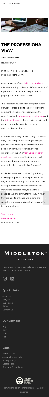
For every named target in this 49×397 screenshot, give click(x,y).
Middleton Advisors (33, 83)
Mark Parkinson (8, 218)
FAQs (5, 306)
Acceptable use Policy (12, 357)
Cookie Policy (8, 364)
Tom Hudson (7, 214)
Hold (4, 333)
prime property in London (31, 116)
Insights (6, 299)
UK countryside (12, 120)
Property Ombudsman (13, 367)
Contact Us (7, 310)
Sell (4, 337)
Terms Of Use (8, 353)
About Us (6, 296)
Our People (7, 303)
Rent (4, 330)
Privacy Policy (9, 360)
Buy (4, 326)
